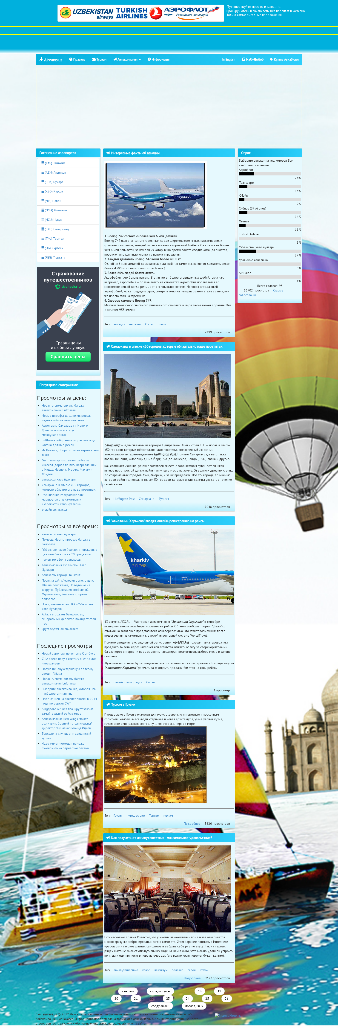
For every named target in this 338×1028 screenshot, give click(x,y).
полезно (177, 970)
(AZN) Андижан (55, 172)
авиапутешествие (126, 970)
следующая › (160, 1006)
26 (227, 998)
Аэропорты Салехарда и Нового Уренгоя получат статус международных (65, 430)
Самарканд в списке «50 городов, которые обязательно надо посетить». (166, 346)
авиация (119, 324)
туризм (168, 815)
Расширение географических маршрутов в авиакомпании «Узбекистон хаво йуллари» (62, 499)
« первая (128, 991)
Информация (160, 59)
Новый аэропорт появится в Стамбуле (68, 653)
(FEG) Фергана (54, 257)
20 (116, 998)
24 (187, 998)
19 (219, 991)
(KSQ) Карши (53, 191)
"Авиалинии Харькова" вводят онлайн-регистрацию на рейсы (157, 520)
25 (207, 998)
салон (192, 970)
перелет (135, 324)
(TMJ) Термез (54, 238)
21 (136, 998)
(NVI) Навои (52, 201)
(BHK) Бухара (53, 182)
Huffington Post (124, 499)
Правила (78, 59)
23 (168, 998)
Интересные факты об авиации (135, 153)
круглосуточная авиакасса (60, 629)
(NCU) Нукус (53, 220)
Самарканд (147, 499)
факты (162, 324)
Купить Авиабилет (286, 59)
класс (146, 970)
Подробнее (192, 823)
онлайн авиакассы (54, 509)
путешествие (136, 815)
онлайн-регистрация (128, 682)
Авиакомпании (127, 59)
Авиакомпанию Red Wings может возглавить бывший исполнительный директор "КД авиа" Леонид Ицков (67, 723)
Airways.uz (52, 59)
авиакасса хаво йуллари (59, 479)
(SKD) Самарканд (56, 229)
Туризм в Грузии (122, 704)
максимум (161, 970)
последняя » (194, 1006)
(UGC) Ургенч (53, 248)
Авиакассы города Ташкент (61, 575)
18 (200, 991)
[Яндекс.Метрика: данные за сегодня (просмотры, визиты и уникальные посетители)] (228, 1015)
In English (228, 59)
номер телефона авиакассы (61, 559)
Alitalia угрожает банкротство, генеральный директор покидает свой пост (69, 619)
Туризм (100, 59)
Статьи (149, 324)
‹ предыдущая (160, 991)
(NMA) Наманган (55, 210)
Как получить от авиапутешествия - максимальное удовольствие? (161, 837)
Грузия (118, 815)
